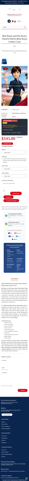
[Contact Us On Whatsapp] (26, 478)
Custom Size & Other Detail (7, 180)
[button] (17, 21)
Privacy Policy (4, 424)
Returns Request (5, 452)
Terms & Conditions (5, 426)
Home (14, 46)
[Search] (14, 9)
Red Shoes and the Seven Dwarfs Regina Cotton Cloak (14, 343)
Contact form (7, 414)
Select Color (5, 165)
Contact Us (3, 449)
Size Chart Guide (7, 143)
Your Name (4, 360)
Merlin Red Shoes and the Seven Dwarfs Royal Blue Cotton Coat (14, 51)
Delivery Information (5, 428)
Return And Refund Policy (6, 454)
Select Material (5, 173)
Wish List (3, 440)
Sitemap (3, 456)
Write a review (16, 109)
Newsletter (3, 442)
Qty (4, 190)
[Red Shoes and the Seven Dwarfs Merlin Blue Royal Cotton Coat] (14, 86)
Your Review (4, 372)
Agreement (4, 156)
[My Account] (9, 21)
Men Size (4, 149)
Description (14, 279)
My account (3, 435)
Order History (4, 438)
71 (11, 109)
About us (3, 422)
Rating (3, 367)
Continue (23, 390)
